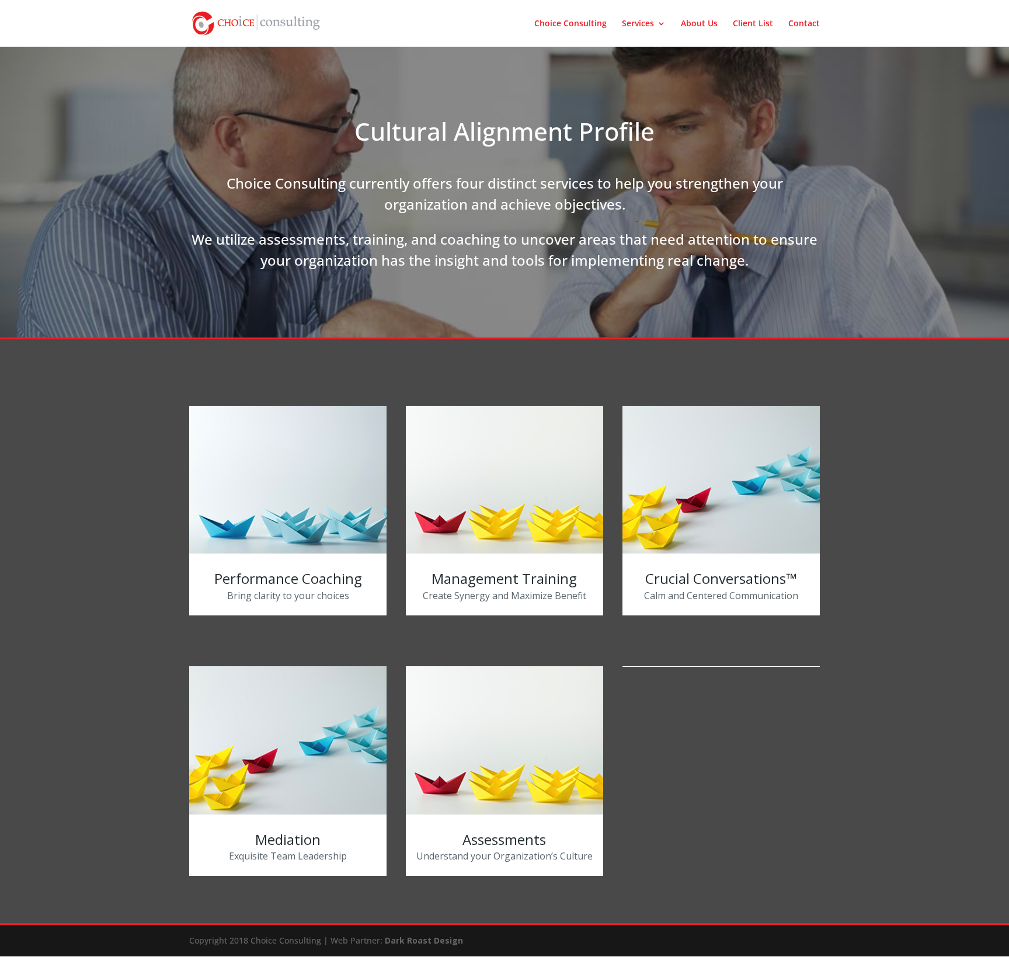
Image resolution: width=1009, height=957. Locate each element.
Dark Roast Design (424, 940)
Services (638, 24)
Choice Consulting (570, 24)
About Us (699, 24)
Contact (804, 24)
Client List (753, 24)
